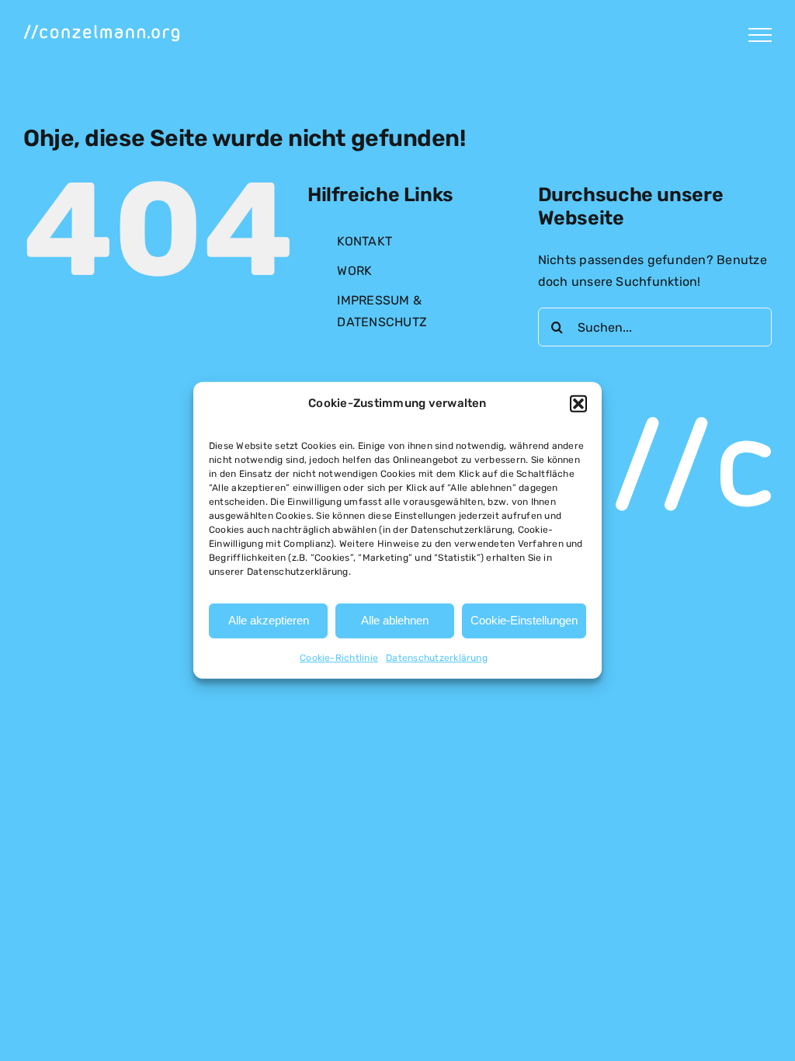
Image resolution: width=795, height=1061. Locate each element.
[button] (578, 404)
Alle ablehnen (395, 620)
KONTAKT (364, 241)
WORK (354, 270)
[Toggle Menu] (760, 35)
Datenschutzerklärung (437, 657)
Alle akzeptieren (268, 620)
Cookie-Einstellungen (524, 620)
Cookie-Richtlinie (339, 657)
